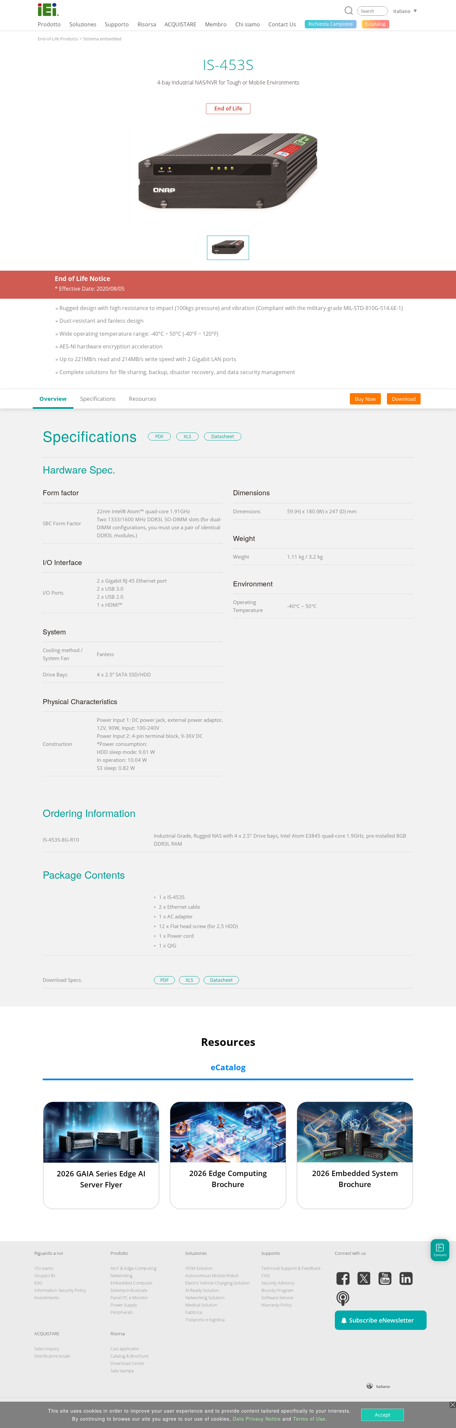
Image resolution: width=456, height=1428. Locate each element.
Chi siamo (43, 1268)
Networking (121, 1275)
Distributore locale (52, 1356)
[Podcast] (343, 1294)
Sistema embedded (102, 39)
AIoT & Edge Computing (133, 1268)
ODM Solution (199, 1268)
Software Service (277, 1298)
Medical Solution (201, 1305)
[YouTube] (385, 1274)
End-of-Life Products (58, 39)
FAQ (265, 1275)
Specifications (98, 398)
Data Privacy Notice (257, 1418)
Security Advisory (277, 1283)
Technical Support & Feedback (290, 1268)
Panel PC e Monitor (129, 1298)
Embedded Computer (131, 1283)
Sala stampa (122, 1371)
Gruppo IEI (44, 1275)
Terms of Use (309, 1418)
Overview (53, 398)
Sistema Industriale (128, 1290)
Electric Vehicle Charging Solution (217, 1283)
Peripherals (121, 1312)
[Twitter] (364, 1274)
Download (404, 398)
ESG (38, 1283)
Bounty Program (277, 1290)
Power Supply (123, 1305)
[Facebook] (343, 1274)
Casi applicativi (124, 1349)
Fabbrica (193, 1312)
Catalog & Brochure (129, 1356)
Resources (142, 398)
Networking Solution (205, 1298)
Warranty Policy (276, 1305)
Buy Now (365, 398)
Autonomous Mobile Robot (211, 1275)
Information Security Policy (60, 1290)
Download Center (127, 1363)
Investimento (46, 1298)
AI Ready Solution (202, 1290)
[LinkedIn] (406, 1274)
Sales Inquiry (46, 1349)
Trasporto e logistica (205, 1320)
